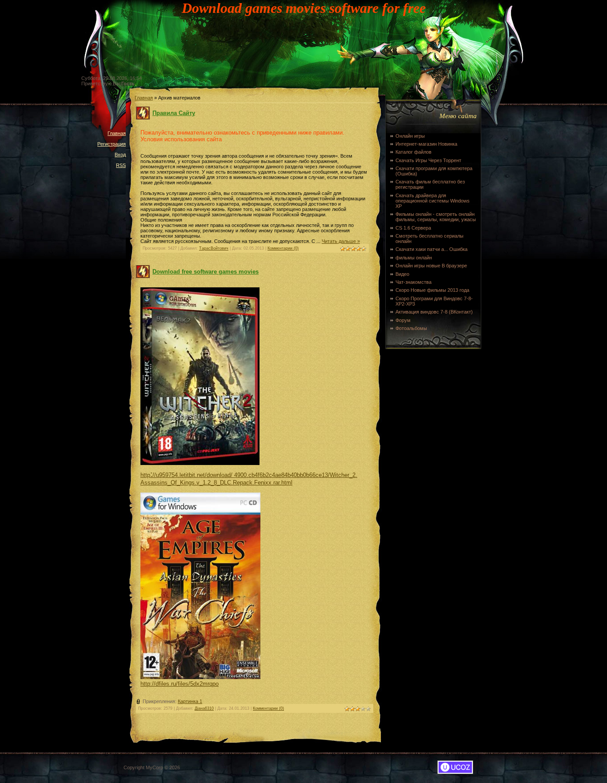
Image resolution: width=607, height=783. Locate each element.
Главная (117, 133)
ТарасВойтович (213, 248)
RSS (121, 165)
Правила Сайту (173, 113)
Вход (120, 154)
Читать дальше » (341, 241)
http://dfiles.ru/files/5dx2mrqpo (179, 683)
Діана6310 (204, 708)
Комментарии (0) (283, 248)
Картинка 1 (190, 701)
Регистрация (111, 144)
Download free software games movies (205, 271)
